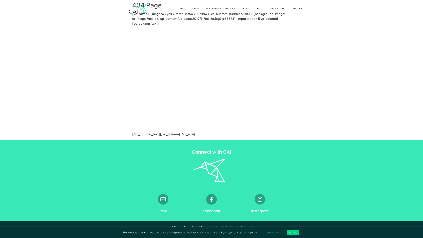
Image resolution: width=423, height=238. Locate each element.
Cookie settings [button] (274, 232)
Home (182, 8)
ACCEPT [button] (293, 232)
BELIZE (259, 8)
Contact (297, 8)
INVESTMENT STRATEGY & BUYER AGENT (227, 8)
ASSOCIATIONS (277, 8)
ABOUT (195, 8)
